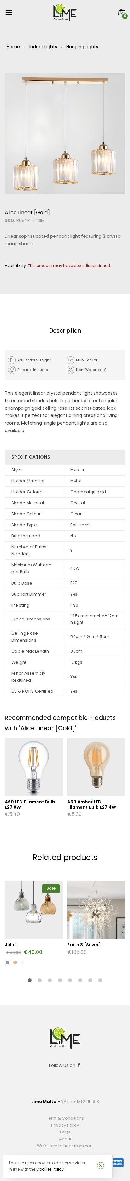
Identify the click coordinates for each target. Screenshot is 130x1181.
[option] (65, 133)
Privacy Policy (65, 1125)
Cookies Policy (50, 1169)
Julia (10, 945)
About (65, 1139)
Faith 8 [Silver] (84, 945)
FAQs (65, 1132)
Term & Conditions (65, 1118)
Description (65, 330)
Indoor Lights (43, 46)
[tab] (65, 331)
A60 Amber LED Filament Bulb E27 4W (91, 804)
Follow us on (63, 1065)
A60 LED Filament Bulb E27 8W (30, 804)
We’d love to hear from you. (65, 1146)
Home (13, 46)
